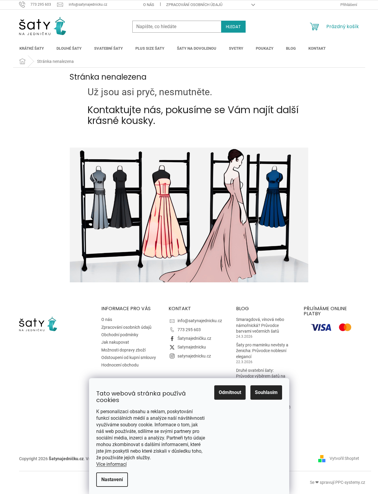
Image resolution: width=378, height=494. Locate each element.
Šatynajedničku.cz (194, 338)
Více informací (111, 464)
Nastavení (112, 479)
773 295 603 (189, 329)
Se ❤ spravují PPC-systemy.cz (337, 482)
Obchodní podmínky (119, 334)
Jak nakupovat (115, 342)
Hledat (233, 27)
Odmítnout (230, 392)
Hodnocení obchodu (120, 365)
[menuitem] (31, 48)
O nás (148, 4)
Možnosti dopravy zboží (123, 350)
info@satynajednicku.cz (199, 320)
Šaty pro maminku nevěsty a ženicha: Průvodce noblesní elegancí (262, 351)
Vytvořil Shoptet (344, 458)
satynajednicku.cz (194, 356)
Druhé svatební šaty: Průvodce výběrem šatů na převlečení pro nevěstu (260, 376)
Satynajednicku (191, 347)
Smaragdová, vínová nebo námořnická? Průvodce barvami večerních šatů (260, 325)
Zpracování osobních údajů (194, 4)
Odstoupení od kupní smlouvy (128, 357)
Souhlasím (266, 392)
